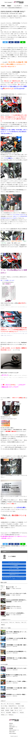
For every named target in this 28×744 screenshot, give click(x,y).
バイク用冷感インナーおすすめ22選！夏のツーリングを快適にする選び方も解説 (16, 638)
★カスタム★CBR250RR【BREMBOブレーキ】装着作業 (16, 600)
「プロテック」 (6, 515)
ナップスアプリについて (14, 571)
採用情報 (11, 728)
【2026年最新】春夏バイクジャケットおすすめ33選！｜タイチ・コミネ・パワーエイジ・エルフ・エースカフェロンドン (16, 668)
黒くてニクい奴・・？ (11, 586)
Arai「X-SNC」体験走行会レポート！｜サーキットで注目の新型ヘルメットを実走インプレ (16, 632)
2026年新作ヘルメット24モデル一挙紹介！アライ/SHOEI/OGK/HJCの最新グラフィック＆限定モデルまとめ (16, 694)
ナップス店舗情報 (14, 565)
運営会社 (11, 723)
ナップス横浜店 (12, 556)
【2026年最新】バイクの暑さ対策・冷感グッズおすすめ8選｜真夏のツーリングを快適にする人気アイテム (16, 645)
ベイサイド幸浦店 (13, 614)
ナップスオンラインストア (14, 562)
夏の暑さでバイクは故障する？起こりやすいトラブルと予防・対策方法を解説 (16, 675)
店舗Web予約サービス (14, 574)
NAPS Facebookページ (14, 730)
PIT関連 (8, 614)
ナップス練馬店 (14, 601)
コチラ (8, 499)
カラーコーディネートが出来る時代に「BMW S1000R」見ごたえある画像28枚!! (16, 613)
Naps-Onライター (9, 633)
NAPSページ (11, 725)
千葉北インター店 (13, 608)
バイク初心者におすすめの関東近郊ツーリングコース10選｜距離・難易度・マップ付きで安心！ (16, 651)
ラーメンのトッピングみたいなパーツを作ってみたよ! (16, 593)
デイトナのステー (13, 182)
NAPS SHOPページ (13, 726)
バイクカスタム (9, 601)
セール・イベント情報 (14, 568)
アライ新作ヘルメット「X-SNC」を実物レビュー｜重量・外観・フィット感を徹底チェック (16, 681)
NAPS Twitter (12, 731)
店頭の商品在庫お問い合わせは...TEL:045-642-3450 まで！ (14, 578)
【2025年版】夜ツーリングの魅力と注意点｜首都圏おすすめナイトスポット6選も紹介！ (16, 658)
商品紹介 (8, 588)
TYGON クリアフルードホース (13, 606)
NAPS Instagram (12, 733)
